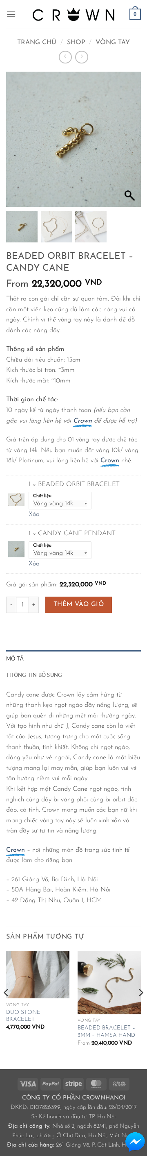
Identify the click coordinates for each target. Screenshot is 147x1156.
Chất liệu (42, 496)
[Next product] (65, 57)
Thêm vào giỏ (78, 604)
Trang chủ (36, 42)
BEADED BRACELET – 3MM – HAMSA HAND (106, 1031)
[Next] (140, 1009)
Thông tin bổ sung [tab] (34, 675)
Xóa (34, 514)
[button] (11, 14)
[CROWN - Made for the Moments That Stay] (73, 14)
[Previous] (6, 1009)
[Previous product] (81, 57)
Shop (76, 42)
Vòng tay (113, 42)
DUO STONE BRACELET (23, 1016)
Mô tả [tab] (15, 658)
